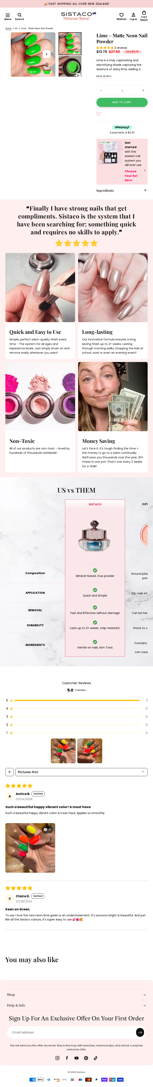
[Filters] (9, 772)
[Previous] (6, 962)
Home (8, 28)
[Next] (147, 962)
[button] (7, 15)
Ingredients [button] (105, 190)
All (16, 28)
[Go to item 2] (89, 750)
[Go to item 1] (63, 750)
